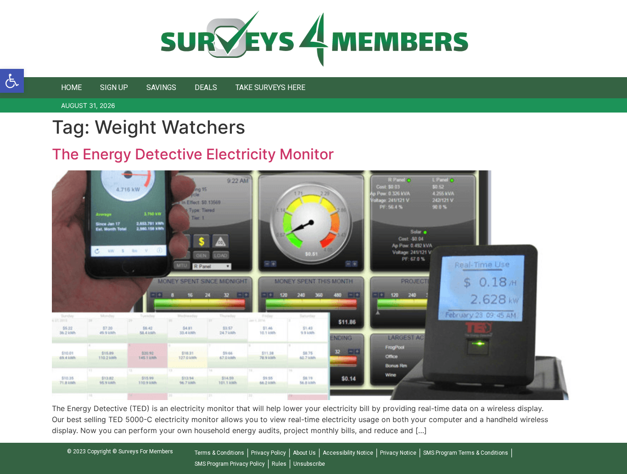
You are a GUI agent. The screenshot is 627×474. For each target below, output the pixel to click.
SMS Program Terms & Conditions (465, 453)
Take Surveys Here (270, 87)
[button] (12, 81)
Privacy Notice (398, 453)
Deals (206, 87)
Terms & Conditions (219, 453)
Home (71, 87)
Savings (161, 87)
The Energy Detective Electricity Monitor (193, 154)
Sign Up (114, 87)
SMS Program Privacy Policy (230, 464)
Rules (279, 464)
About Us (304, 453)
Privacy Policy (268, 453)
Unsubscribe (309, 464)
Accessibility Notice (348, 453)
